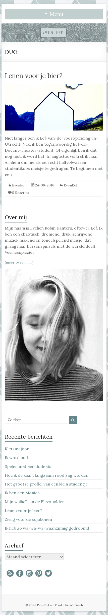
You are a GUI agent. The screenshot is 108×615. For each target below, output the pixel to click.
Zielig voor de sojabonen (28, 519)
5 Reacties (20, 192)
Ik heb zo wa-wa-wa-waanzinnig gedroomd (47, 528)
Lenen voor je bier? (34, 76)
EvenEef (19, 185)
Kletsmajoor (17, 448)
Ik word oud (16, 457)
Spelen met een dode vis (28, 466)
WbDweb (76, 605)
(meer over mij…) (19, 262)
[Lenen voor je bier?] (54, 86)
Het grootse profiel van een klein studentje (46, 484)
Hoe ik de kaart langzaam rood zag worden (46, 475)
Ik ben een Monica (22, 492)
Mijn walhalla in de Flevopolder (34, 501)
